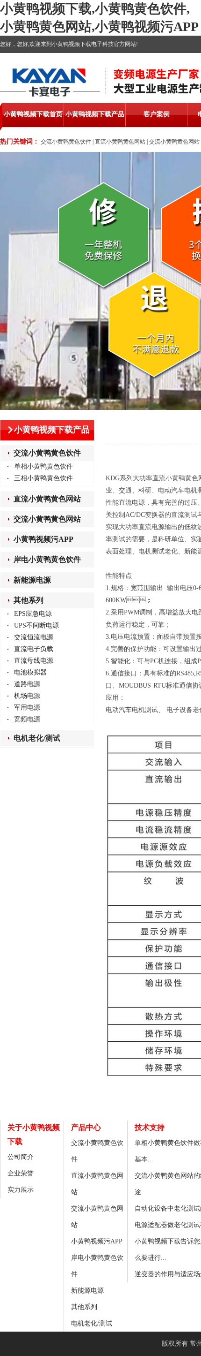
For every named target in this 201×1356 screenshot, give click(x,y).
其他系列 (28, 600)
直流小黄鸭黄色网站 (120, 141)
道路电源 (27, 684)
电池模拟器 (30, 672)
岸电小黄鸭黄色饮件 (47, 559)
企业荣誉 (20, 1173)
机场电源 (27, 695)
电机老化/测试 (37, 738)
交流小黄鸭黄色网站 (174, 141)
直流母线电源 (33, 660)
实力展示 (20, 1189)
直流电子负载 (33, 648)
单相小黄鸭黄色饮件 (43, 466)
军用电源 (27, 707)
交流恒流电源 (33, 637)
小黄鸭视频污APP (43, 539)
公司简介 (20, 1156)
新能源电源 (32, 580)
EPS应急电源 (33, 613)
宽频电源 (27, 719)
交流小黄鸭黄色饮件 (66, 141)
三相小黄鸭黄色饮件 (43, 478)
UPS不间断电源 (36, 625)
